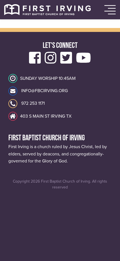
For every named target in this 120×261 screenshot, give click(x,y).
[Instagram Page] (50, 61)
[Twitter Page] (66, 61)
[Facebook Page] (35, 61)
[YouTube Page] (83, 61)
